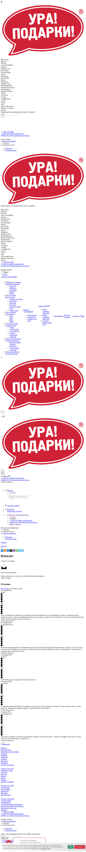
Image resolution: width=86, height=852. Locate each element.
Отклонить (79, 847)
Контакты (4, 763)
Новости (4, 748)
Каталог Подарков (7, 765)
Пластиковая (5, 789)
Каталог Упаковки (7, 782)
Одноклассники (10, 150)
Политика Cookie (46, 848)
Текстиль (4, 772)
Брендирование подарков (10, 752)
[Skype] (19, 550)
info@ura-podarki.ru (9, 141)
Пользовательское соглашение (11, 804)
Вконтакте (8, 148)
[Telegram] (22, 550)
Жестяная (4, 793)
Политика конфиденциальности (12, 806)
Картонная (4, 791)
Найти (3, 838)
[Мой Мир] (8, 550)
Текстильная (5, 787)
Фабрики (4, 755)
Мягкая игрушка (7, 770)
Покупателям (5, 795)
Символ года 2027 (7, 769)
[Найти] (2, 116)
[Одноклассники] (5, 550)
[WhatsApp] (17, 550)
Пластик (4, 774)
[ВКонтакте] (2, 550)
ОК (71, 847)
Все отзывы (5, 588)
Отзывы (4, 759)
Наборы (4, 780)
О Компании (5, 744)
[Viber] (14, 550)
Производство (6, 750)
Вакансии (4, 761)
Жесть (3, 778)
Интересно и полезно (8, 808)
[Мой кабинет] (2, 414)
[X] (11, 550)
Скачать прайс (6, 800)
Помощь (4, 810)
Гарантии (4, 757)
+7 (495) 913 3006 (7, 132)
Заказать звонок (15, 524)
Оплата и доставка (7, 799)
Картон (3, 776)
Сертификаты (6, 802)
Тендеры (4, 754)
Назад (13, 492)
